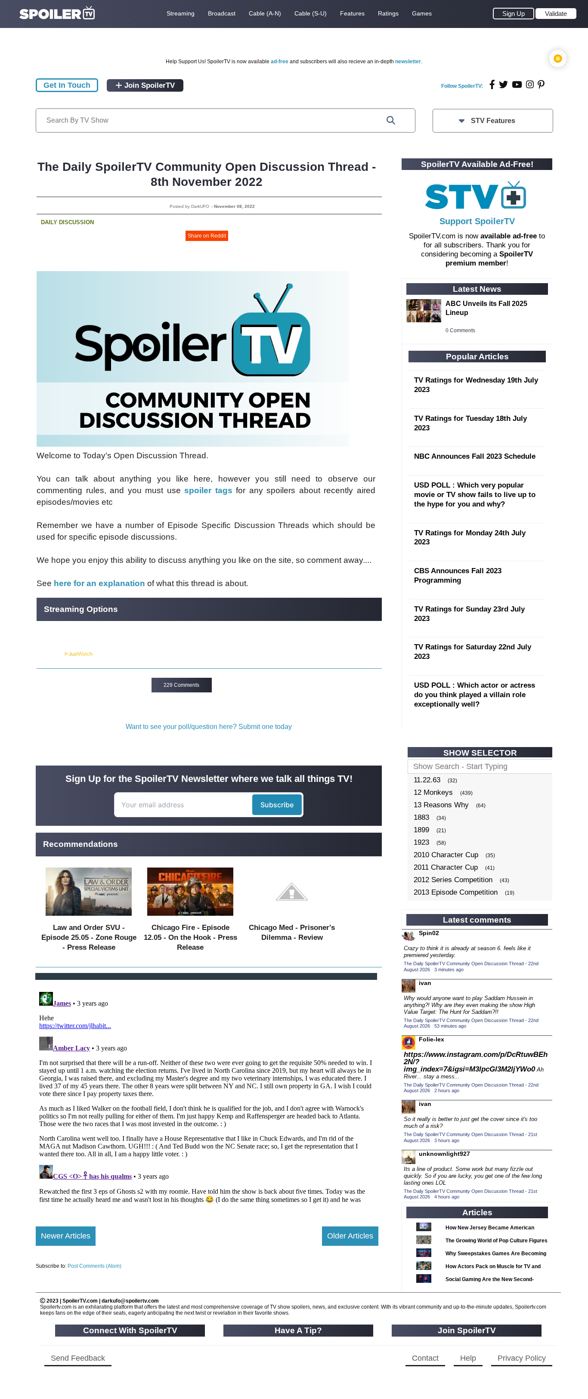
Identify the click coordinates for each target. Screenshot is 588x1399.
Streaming (181, 13)
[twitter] (503, 85)
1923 (421, 842)
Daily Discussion (67, 222)
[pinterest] (541, 85)
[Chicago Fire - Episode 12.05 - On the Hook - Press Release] (190, 918)
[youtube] (517, 85)
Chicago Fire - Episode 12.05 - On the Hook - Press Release (190, 937)
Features (352, 13)
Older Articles (350, 1236)
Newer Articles (65, 1236)
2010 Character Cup (446, 855)
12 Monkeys (433, 792)
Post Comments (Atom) (94, 1266)
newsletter (408, 62)
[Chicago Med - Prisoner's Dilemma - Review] (292, 918)
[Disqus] (207, 1096)
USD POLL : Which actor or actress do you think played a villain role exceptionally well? (474, 694)
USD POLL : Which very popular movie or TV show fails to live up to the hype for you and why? (474, 494)
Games (422, 13)
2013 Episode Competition (456, 892)
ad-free (279, 62)
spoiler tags (208, 490)
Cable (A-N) (265, 13)
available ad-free (508, 236)
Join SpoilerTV (148, 85)
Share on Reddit (207, 236)
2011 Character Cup (446, 867)
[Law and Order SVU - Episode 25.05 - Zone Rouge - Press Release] (89, 918)
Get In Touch (66, 85)
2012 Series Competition (453, 880)
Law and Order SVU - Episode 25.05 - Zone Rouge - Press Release (88, 937)
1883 (421, 817)
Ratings (388, 13)
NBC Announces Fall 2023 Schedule (474, 456)
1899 (421, 830)
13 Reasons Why (441, 805)
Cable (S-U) (310, 13)
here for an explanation (99, 583)
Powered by (50, 654)
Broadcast (221, 13)
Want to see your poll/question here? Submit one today (209, 726)
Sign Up (513, 13)
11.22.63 (427, 780)
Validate (556, 13)
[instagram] (530, 85)
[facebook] (492, 85)
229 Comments (181, 685)
